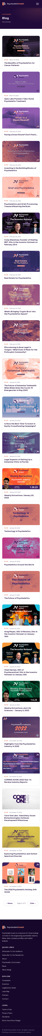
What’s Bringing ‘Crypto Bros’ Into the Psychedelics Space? (20, 312)
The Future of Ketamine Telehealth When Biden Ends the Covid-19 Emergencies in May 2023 (20, 387)
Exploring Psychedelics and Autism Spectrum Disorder (20, 855)
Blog (6, 60)
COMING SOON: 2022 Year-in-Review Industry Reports (18, 781)
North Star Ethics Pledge (11, 1020)
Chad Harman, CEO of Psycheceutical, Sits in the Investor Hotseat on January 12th (20, 672)
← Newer (9, 903)
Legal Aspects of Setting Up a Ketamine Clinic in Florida (18, 460)
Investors (5, 984)
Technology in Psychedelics (17, 531)
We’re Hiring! (6, 970)
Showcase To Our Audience (12, 951)
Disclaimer (6, 1017)
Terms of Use (7, 1009)
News (4, 966)
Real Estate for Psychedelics (17, 278)
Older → (33, 903)
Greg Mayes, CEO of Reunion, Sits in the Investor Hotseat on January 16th (20, 634)
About (4, 959)
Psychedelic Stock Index (11, 962)
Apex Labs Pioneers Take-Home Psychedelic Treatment (19, 100)
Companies (6, 980)
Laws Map (5, 991)
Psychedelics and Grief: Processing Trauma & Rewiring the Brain (20, 205)
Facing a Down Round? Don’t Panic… (21, 135)
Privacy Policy (7, 1013)
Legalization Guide (9, 988)
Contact (5, 999)
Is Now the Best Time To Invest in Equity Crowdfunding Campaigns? (20, 425)
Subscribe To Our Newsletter (13, 955)
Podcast (5, 995)
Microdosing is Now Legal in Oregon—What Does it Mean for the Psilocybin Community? (20, 349)
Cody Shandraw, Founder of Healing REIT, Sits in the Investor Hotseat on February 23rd (21, 242)
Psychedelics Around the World (19, 565)
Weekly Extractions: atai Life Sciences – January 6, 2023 (17, 709)
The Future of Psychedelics (17, 598)
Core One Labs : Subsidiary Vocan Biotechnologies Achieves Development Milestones (19, 817)
